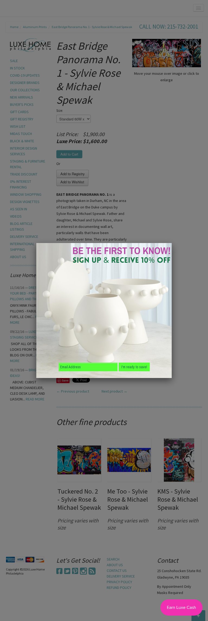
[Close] (172, 243)
